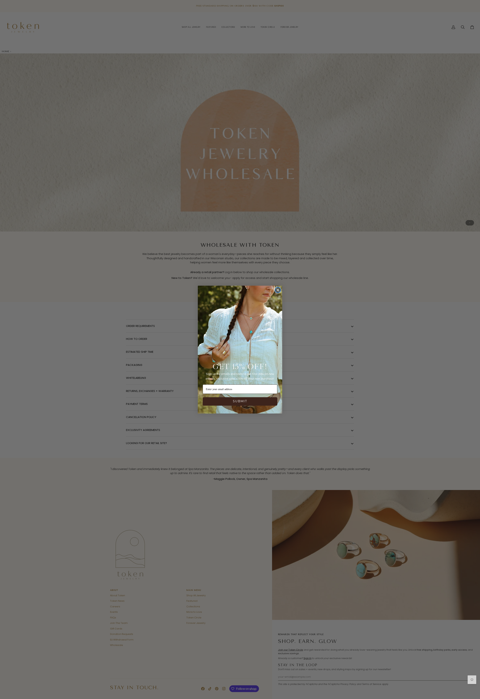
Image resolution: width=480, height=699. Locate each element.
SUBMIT (240, 401)
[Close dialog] (278, 290)
